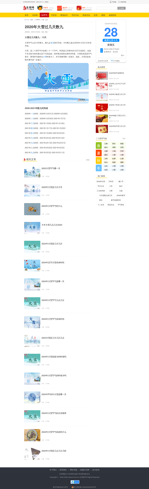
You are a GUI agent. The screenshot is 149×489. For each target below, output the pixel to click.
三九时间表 (101, 191)
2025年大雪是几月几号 (52, 187)
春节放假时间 (116, 200)
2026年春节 (121, 195)
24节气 (44, 15)
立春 (106, 143)
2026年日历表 (103, 61)
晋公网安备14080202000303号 (85, 487)
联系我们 (63, 469)
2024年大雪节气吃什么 (52, 205)
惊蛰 (122, 143)
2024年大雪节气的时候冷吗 (54, 375)
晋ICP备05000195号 (60, 487)
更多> (123, 55)
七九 (32, 142)
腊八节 (120, 181)
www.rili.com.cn (73, 477)
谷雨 (122, 147)
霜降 (122, 162)
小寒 (114, 170)
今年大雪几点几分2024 (52, 224)
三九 (32, 123)
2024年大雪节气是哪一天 (53, 281)
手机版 (114, 2)
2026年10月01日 (67, 10)
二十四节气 (37, 19)
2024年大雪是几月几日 (52, 243)
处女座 (115, 52)
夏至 (106, 155)
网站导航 (73, 469)
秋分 (106, 162)
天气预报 (116, 61)
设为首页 (96, 469)
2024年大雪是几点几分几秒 (54, 450)
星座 (103, 15)
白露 (122, 158)
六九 (32, 137)
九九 (32, 152)
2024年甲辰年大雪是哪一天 (54, 394)
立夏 (106, 151)
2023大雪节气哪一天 (51, 168)
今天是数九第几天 (105, 195)
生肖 (96, 15)
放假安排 (112, 15)
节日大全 (75, 15)
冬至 (52, 42)
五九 (32, 133)
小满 (114, 151)
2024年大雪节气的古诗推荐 (54, 413)
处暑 (105, 52)
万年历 (54, 15)
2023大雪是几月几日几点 (53, 337)
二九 (32, 118)
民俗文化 (86, 15)
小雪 (45, 56)
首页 (26, 15)
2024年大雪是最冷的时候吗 (54, 356)
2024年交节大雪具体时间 (53, 262)
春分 (106, 147)
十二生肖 (101, 204)
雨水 (114, 143)
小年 (111, 186)
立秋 (106, 158)
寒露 (114, 162)
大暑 (122, 155)
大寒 (122, 170)
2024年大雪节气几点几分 (53, 300)
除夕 (121, 186)
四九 (32, 128)
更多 (88, 159)
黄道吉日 (64, 15)
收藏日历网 (84, 469)
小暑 (114, 155)
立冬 (106, 166)
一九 (32, 113)
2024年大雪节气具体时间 (53, 318)
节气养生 (121, 204)
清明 (114, 147)
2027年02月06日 (87, 10)
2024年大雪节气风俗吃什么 (54, 431)
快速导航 (123, 2)
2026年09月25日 (47, 10)
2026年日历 (101, 181)
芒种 (122, 151)
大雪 (43, 19)
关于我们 (53, 469)
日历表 (35, 15)
